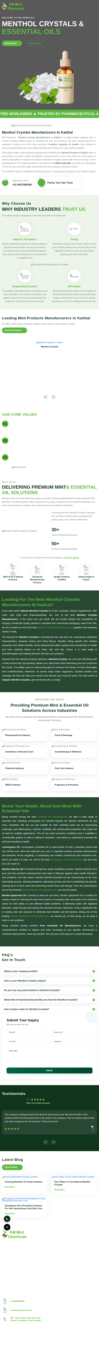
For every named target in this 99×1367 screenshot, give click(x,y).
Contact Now (34, 43)
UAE (37, 1337)
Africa (15, 1345)
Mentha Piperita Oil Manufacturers (39, 890)
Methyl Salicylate (63, 163)
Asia (5, 1345)
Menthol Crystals (34, 1264)
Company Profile (9, 1269)
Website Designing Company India (53, 1361)
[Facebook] (94, 1340)
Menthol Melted (34, 1280)
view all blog (11, 1167)
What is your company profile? (21, 971)
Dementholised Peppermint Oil (41, 1285)
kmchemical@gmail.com (21, 1310)
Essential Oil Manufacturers (52, 817)
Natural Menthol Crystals (38, 1269)
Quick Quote (11, 43)
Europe (27, 1337)
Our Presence (8, 1282)
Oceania (26, 1345)
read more (10, 1187)
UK (17, 1337)
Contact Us (7, 1273)
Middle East (49, 1337)
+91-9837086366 (22, 184)
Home (4, 1264)
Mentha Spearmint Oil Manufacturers (29, 916)
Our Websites (8, 1286)
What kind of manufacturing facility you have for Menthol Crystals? (41, 999)
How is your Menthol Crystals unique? (25, 980)
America (7, 1337)
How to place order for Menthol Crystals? (26, 1009)
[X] (88, 1340)
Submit (49, 1070)
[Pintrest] (82, 1340)
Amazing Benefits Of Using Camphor (24, 1182)
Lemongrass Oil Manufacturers (66, 859)
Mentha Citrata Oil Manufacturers (55, 627)
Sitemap (6, 1277)
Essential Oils (33, 1289)
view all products (13, 330)
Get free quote (71, 558)
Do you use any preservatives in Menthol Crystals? (32, 990)
